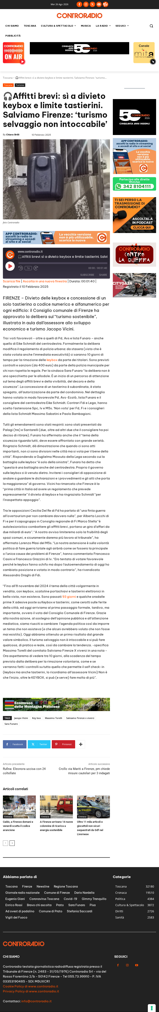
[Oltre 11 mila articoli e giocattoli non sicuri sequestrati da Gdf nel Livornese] (93, 806)
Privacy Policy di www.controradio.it (31, 991)
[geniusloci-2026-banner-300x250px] (134, 134)
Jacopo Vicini (21, 718)
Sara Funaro (11, 723)
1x (28, 268)
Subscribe (87, 275)
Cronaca (8, 816)
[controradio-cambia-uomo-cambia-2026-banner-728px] (79, 53)
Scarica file (11, 281)
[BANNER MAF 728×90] (56, 243)
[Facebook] (79, 4)
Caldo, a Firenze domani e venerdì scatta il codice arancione (18, 826)
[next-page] (12, 843)
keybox (52, 360)
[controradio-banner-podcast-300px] (134, 173)
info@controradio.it (36, 1001)
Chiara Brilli (12, 134)
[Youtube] (99, 4)
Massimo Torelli (53, 718)
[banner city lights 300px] (134, 232)
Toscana (8, 77)
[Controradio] (79, 15)
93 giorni (69, 597)
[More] (80, 744)
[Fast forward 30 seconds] (36, 268)
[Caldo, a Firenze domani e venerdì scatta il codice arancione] (19, 806)
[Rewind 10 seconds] (20, 268)
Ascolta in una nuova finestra (45, 281)
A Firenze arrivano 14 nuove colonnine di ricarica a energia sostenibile (56, 826)
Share (103, 275)
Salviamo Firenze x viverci (80, 718)
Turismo (20, 85)
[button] (151, 26)
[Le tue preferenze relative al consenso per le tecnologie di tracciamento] (152, 1008)
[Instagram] (86, 4)
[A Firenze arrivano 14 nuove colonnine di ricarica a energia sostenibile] (56, 806)
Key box (36, 718)
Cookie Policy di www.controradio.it (30, 986)
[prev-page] (5, 843)
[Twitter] (92, 4)
